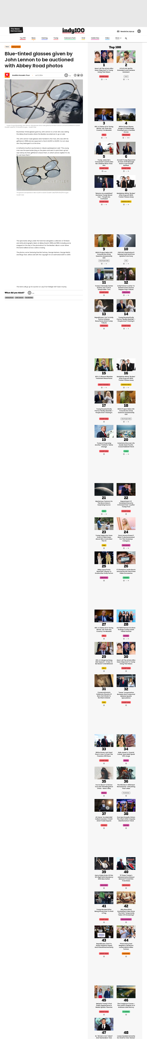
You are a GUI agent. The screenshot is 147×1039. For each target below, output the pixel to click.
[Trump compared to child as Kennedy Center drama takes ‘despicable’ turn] (103, 274)
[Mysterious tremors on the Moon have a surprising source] (103, 489)
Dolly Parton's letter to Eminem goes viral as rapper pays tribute (126, 287)
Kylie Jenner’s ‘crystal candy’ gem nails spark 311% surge (126, 754)
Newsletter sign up (127, 31)
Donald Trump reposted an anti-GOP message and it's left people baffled (126, 162)
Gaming (45, 38)
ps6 (126, 260)
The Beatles (29, 297)
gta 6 (126, 76)
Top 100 (23, 38)
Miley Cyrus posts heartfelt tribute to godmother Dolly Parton (104, 571)
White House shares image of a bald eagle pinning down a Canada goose (126, 129)
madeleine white (126, 201)
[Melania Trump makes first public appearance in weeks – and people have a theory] (103, 991)
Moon (104, 511)
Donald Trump (104, 76)
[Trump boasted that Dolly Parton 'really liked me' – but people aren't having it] (126, 305)
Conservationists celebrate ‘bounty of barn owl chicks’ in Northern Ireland (104, 695)
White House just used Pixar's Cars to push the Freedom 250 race (104, 754)
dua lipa (126, 825)
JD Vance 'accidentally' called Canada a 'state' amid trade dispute (104, 819)
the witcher (126, 793)
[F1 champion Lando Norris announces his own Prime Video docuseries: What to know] (126, 557)
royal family (126, 953)
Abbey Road (16, 47)
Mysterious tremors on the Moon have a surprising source (103, 503)
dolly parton (126, 292)
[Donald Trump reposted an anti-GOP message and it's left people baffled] (126, 148)
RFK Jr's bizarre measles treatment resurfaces (104, 377)
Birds (104, 702)
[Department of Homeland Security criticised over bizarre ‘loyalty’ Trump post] (126, 489)
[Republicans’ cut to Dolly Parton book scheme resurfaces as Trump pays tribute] (103, 305)
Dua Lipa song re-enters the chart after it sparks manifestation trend (126, 819)
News (34, 38)
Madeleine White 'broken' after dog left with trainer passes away (126, 195)
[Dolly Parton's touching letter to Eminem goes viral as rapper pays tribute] (126, 274)
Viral (83, 38)
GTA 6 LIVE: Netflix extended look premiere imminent (126, 70)
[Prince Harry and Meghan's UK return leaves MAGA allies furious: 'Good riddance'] (126, 931)
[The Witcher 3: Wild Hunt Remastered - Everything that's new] (126, 773)
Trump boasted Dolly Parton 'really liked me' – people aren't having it (126, 319)
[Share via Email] (81, 75)
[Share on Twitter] (78, 75)
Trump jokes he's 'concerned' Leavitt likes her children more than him (104, 162)
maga (104, 545)
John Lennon (19, 297)
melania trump (104, 1011)
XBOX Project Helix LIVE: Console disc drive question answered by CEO (103, 255)
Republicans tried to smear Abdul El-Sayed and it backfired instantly (104, 945)
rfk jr (104, 135)
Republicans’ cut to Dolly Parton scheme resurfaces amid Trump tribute (104, 320)
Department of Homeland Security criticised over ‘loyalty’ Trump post (126, 504)
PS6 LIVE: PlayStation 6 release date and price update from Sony (126, 254)
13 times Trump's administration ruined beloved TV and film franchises (126, 878)
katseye (126, 636)
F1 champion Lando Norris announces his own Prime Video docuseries (126, 571)
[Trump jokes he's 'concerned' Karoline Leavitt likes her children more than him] (103, 148)
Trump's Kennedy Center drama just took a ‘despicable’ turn (104, 287)
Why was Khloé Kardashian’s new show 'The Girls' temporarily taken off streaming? (126, 912)
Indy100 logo (73, 31)
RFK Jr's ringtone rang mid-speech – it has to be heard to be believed (104, 662)
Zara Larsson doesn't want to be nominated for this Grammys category (126, 538)
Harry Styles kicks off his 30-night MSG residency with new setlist (104, 877)
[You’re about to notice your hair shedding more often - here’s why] (103, 773)
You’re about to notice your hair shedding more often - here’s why (104, 786)
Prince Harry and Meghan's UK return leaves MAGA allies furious (126, 946)
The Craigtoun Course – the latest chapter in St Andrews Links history (126, 1005)
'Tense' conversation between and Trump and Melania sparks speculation (126, 695)
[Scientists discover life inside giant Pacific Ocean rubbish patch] (126, 431)
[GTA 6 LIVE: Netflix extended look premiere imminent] (126, 56)
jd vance (104, 825)
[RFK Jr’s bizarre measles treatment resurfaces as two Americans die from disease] (103, 364)
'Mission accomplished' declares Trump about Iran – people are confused (104, 196)
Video (107, 38)
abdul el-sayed (104, 953)
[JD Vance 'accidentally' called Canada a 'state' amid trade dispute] (103, 805)
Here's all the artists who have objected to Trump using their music (104, 70)
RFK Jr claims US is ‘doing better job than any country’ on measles (104, 128)
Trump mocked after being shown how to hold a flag (104, 911)
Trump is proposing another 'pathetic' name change (104, 445)
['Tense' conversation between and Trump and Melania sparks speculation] (126, 680)
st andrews (126, 1011)
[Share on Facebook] (75, 75)
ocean (126, 451)
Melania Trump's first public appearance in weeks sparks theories (104, 1005)
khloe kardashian (126, 919)
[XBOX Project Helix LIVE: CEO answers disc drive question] (103, 240)
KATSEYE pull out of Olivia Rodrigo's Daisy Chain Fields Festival (126, 629)
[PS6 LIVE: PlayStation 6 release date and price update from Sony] (126, 240)
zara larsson (126, 545)
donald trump (104, 168)
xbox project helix (104, 260)
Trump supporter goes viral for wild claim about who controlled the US (104, 538)
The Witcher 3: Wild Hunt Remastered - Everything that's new (126, 786)
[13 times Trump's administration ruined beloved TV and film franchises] (126, 863)
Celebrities (95, 38)
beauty (126, 760)
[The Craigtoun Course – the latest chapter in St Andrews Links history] (126, 991)
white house (126, 135)
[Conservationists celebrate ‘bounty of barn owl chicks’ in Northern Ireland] (103, 680)
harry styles (104, 885)
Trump (56, 38)
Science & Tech (70, 38)
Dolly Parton (104, 325)
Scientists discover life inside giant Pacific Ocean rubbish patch (126, 445)
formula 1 (126, 577)
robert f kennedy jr (104, 384)
